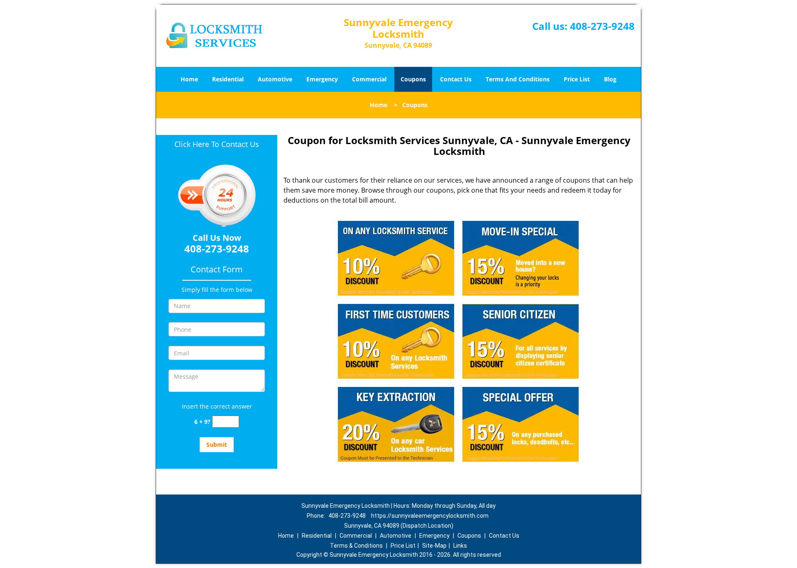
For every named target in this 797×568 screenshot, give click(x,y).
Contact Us (456, 79)
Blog (610, 79)
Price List (577, 79)
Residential (228, 79)
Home (189, 79)
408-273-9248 (602, 26)
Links (460, 545)
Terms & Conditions (356, 545)
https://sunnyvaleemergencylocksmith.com (430, 515)
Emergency (322, 79)
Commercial (369, 79)
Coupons (413, 79)
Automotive (275, 79)
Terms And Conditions (518, 79)
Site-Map (434, 545)
